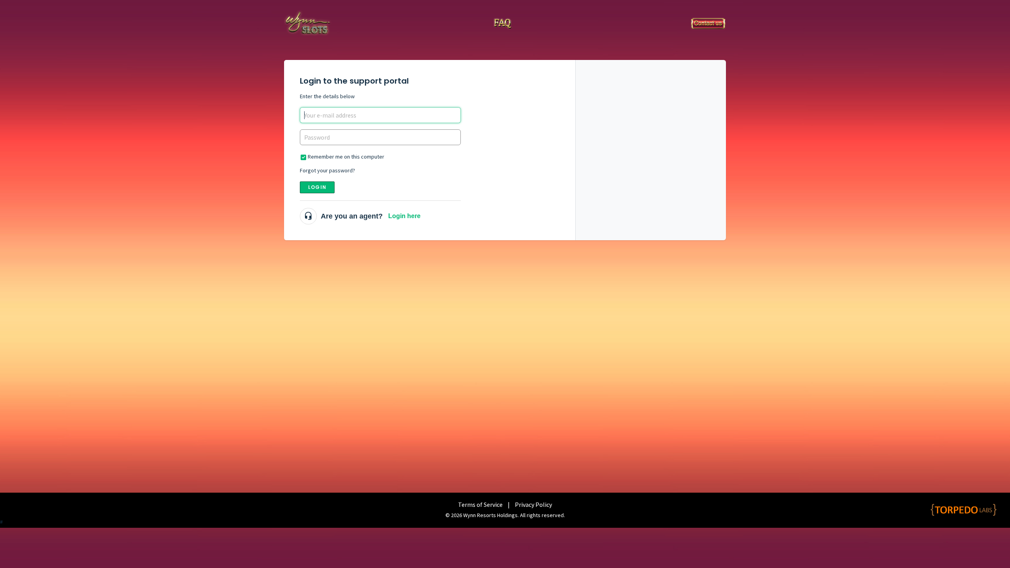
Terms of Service (480, 504)
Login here (404, 216)
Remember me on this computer (346, 156)
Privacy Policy (533, 504)
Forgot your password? (327, 170)
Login (317, 187)
